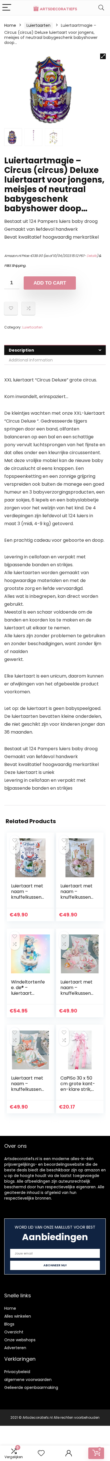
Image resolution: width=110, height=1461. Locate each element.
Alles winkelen (17, 1316)
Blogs (9, 1324)
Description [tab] (21, 350)
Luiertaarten (38, 25)
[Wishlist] (41, 1453)
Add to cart (50, 283)
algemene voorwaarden (28, 1379)
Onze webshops (20, 1340)
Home (10, 25)
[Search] (101, 7)
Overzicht (13, 1332)
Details (92, 255)
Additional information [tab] (31, 360)
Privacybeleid (17, 1372)
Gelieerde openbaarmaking (31, 1387)
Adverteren (15, 1348)
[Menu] (7, 7)
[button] (103, 56)
